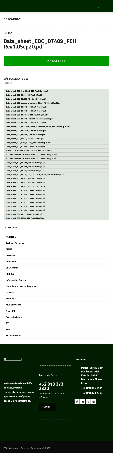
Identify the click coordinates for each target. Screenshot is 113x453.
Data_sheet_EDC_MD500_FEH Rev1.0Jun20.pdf (25, 186)
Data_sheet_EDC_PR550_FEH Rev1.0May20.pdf (25, 170)
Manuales (11, 298)
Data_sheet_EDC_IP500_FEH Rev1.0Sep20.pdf (25, 138)
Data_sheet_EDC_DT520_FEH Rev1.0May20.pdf (25, 206)
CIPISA (9, 249)
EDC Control (12, 267)
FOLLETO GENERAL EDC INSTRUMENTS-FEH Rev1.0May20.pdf (31, 158)
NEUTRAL (10, 310)
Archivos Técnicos (15, 243)
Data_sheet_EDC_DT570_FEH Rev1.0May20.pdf (25, 190)
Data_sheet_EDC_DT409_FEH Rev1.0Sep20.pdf (25, 146)
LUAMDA (10, 292)
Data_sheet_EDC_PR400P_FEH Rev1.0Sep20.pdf (26, 122)
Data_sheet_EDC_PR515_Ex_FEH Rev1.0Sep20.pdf (27, 114)
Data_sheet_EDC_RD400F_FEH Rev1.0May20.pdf (26, 166)
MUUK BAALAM (13, 304)
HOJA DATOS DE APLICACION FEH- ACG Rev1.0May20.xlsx (29, 150)
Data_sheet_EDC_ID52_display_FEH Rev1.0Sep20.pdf (28, 142)
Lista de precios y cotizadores (21, 286)
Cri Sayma (11, 261)
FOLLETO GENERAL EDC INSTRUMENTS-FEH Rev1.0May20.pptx (31, 154)
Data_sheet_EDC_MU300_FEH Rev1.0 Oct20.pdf (26, 99)
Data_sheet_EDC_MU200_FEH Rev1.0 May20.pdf (26, 178)
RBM (8, 329)
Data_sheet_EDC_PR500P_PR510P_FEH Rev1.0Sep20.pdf (29, 118)
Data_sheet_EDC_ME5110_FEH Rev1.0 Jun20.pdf (26, 130)
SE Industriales (13, 335)
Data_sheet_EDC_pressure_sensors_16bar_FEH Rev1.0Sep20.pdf (33, 103)
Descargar (56, 61)
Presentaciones (14, 317)
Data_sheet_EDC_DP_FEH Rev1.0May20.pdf (24, 214)
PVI (7, 323)
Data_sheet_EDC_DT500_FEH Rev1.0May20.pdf (25, 210)
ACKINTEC (11, 236)
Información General (16, 280)
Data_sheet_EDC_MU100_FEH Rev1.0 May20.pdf (26, 182)
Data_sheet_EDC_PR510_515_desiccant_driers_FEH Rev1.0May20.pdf (35, 174)
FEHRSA (8, 33)
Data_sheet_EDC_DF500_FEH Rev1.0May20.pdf (25, 218)
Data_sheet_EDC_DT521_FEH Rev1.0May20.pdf (25, 202)
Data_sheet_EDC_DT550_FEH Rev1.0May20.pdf (25, 194)
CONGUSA (11, 255)
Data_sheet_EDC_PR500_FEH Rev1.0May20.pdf (25, 95)
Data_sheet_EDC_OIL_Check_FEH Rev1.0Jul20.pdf (27, 91)
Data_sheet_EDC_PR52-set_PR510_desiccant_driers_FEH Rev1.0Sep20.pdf (38, 126)
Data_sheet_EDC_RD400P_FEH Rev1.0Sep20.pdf (26, 110)
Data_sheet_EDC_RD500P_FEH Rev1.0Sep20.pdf (26, 106)
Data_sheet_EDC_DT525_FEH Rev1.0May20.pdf (25, 198)
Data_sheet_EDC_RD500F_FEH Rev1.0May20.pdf (26, 162)
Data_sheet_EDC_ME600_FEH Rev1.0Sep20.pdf (25, 134)
